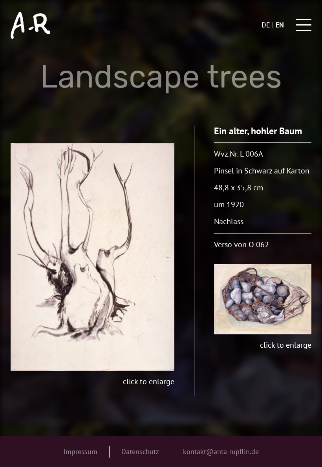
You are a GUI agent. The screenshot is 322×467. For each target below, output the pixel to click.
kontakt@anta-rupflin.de (221, 451)
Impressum (80, 451)
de (266, 24)
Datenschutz (140, 451)
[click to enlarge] (92, 257)
